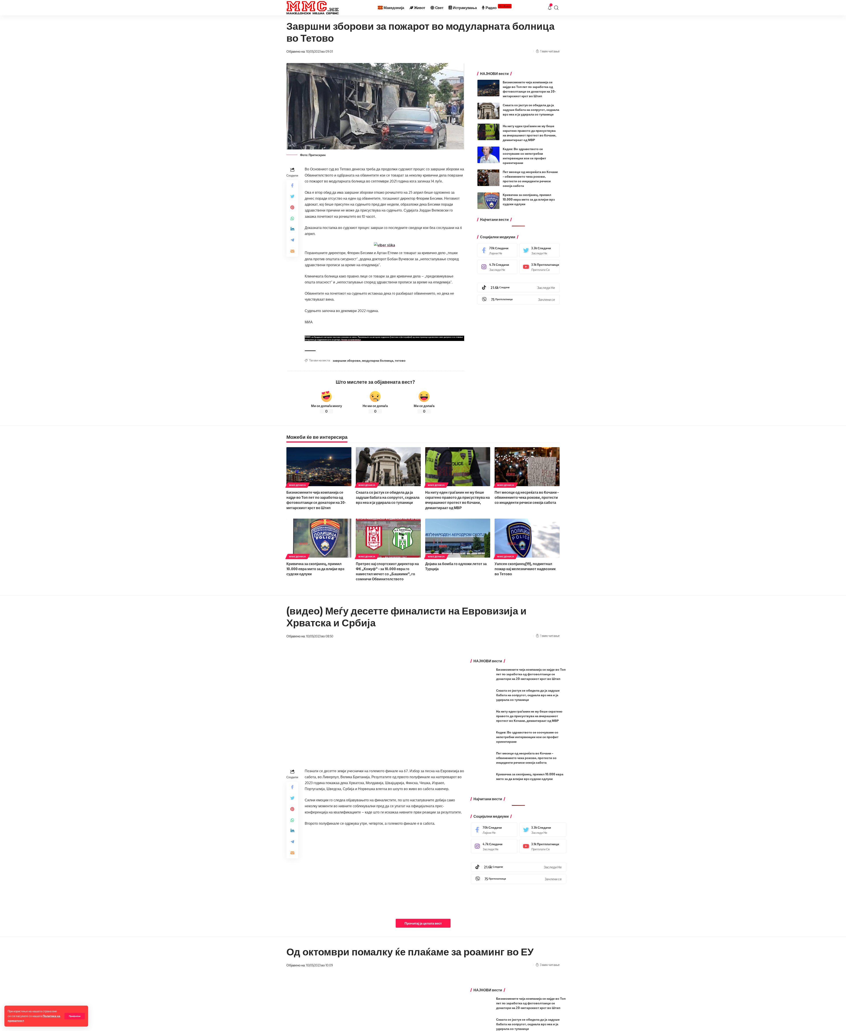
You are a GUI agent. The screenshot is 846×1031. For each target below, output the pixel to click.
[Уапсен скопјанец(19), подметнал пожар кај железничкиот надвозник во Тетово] (527, 538)
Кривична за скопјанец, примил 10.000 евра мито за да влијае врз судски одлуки (529, 199)
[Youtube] (539, 267)
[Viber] (518, 299)
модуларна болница (377, 360)
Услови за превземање (351, 340)
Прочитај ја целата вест (423, 923)
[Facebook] (497, 250)
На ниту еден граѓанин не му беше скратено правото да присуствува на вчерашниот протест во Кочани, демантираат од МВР (529, 715)
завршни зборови (346, 360)
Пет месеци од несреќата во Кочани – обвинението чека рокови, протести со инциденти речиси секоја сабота (527, 497)
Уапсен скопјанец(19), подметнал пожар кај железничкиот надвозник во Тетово (525, 569)
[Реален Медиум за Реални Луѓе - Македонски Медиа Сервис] (312, 7)
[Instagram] (497, 267)
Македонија (297, 485)
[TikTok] (518, 287)
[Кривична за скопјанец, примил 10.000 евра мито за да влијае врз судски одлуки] (488, 200)
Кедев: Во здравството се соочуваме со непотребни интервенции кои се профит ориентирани (527, 736)
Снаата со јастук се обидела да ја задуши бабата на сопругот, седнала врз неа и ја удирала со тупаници (531, 109)
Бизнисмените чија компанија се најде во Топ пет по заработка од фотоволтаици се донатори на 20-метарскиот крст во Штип (531, 674)
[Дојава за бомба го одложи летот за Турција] (457, 538)
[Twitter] (539, 250)
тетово (400, 360)
